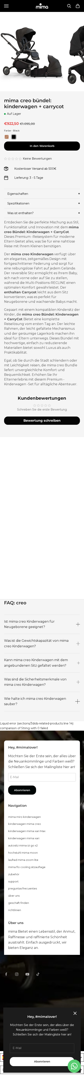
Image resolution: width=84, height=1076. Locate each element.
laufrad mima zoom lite (23, 859)
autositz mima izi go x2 (23, 845)
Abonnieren (42, 1061)
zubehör (13, 874)
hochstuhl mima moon (23, 852)
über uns (14, 895)
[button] (13, 158)
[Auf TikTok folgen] (38, 974)
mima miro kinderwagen (24, 816)
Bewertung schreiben (42, 421)
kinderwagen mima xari (23, 838)
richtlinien (14, 910)
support (13, 881)
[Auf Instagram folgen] (17, 974)
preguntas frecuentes (22, 888)
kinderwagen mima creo (24, 823)
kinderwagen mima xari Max (26, 831)
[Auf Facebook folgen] (6, 974)
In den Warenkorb (42, 145)
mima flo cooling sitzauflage (26, 867)
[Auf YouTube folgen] (27, 974)
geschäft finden (18, 902)
